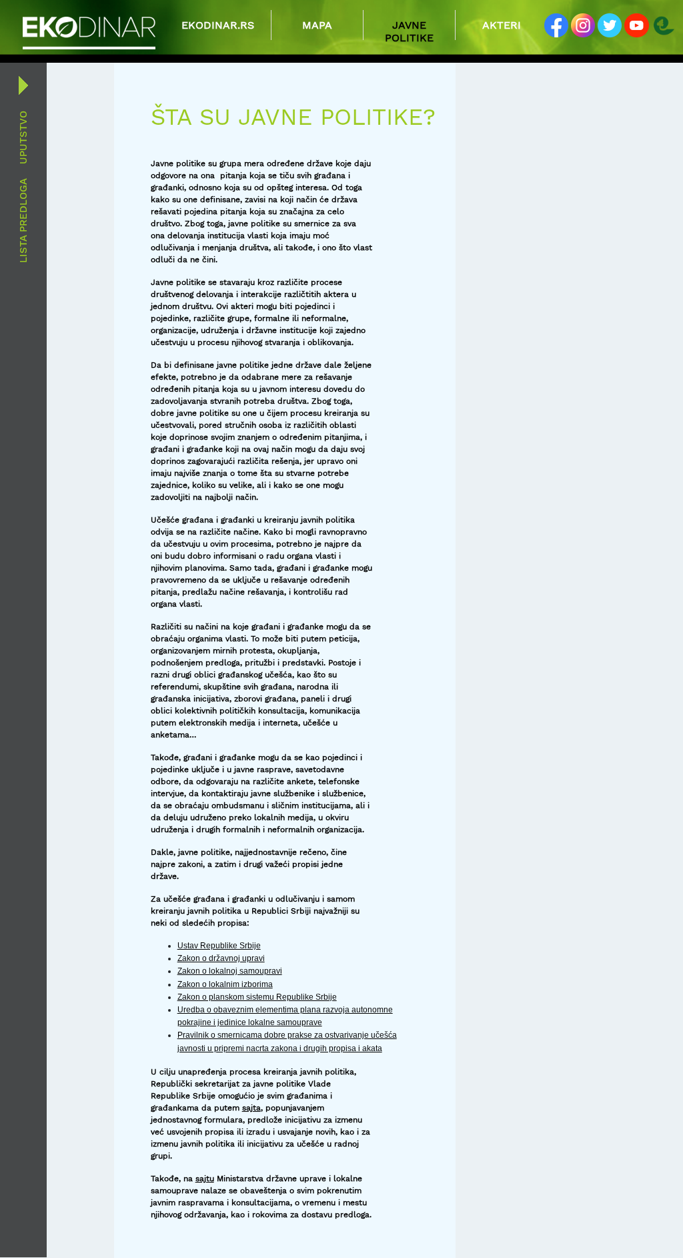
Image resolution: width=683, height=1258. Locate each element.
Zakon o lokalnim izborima (225, 984)
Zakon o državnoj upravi (221, 958)
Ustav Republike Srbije (219, 945)
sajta (251, 1108)
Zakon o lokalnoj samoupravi (229, 971)
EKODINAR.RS (214, 25)
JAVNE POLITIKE (409, 31)
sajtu (204, 1178)
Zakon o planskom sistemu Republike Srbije (257, 997)
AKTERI (501, 25)
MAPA (317, 25)
